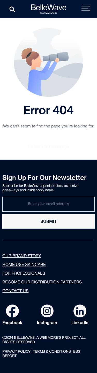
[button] (12, 9)
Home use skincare (24, 265)
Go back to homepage (48, 147)
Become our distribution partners (42, 282)
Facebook (12, 322)
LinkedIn (79, 322)
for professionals (23, 273)
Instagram (47, 322)
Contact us (15, 291)
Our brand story (21, 256)
